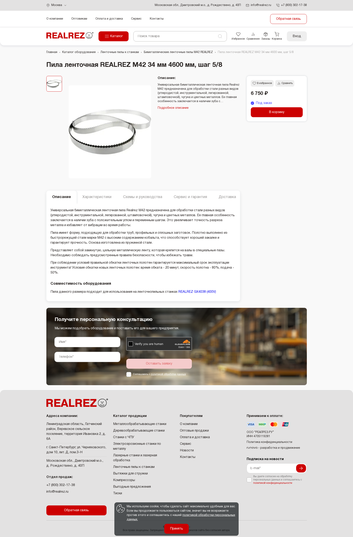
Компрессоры (124, 480)
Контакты (157, 19)
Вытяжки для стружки (130, 473)
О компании (54, 19)
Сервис (136, 19)
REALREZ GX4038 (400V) (197, 291)
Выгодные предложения (132, 486)
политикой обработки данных (168, 374)
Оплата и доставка (109, 19)
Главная (51, 52)
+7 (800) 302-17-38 (60, 485)
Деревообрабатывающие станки (139, 430)
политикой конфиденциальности (272, 483)
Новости (187, 450)
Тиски (117, 493)
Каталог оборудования (79, 52)
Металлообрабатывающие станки (139, 424)
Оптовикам (79, 19)
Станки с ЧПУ (123, 437)
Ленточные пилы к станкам (120, 52)
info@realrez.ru (57, 491)
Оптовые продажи (194, 430)
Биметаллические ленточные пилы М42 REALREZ (178, 52)
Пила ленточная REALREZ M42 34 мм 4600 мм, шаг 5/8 (256, 52)
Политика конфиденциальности (269, 442)
